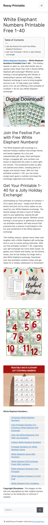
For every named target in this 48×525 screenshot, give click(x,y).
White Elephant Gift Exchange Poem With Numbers (24, 462)
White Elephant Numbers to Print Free (26, 477)
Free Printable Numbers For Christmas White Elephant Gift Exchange (24, 428)
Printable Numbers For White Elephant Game (24, 448)
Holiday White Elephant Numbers (26, 442)
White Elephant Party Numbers (25, 483)
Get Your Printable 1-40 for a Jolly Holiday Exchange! (23, 53)
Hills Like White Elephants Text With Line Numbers (25, 436)
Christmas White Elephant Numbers (22, 419)
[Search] (40, 510)
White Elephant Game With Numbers (23, 455)
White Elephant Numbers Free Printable (24, 470)
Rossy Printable (14, 5)
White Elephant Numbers (15, 60)
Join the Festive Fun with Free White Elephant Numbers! (21, 47)
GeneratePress (38, 521)
